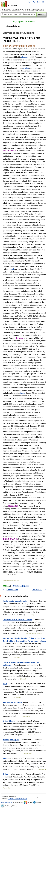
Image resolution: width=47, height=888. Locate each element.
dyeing (26, 68)
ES (38, 2)
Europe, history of (11, 740)
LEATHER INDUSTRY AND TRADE (17, 620)
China (5, 774)
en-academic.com (10, 4)
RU (29, 2)
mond (11, 269)
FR (43, 2)
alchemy (24, 57)
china (5, 758)
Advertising (23, 798)
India (5, 684)
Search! (41, 15)
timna (22, 393)
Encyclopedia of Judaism (23, 21)
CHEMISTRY (37, 590)
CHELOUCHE (12, 590)
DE (34, 2)
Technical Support (14, 798)
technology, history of (12, 702)
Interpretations (12, 26)
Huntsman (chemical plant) (15, 601)
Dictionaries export (7, 802)
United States (9, 721)
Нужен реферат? (21, 586)
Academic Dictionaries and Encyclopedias (22, 9)
